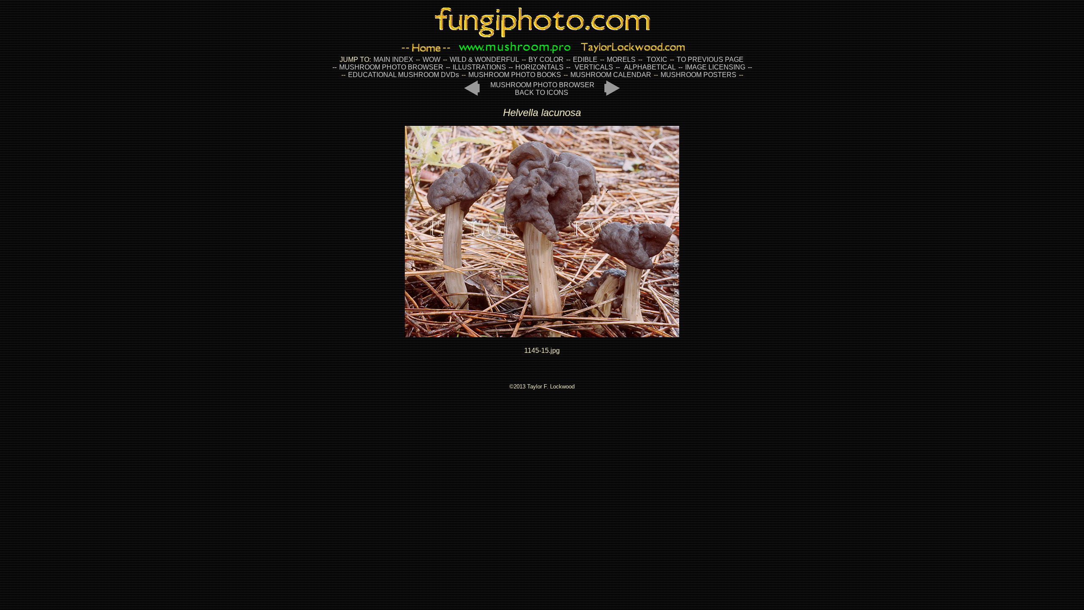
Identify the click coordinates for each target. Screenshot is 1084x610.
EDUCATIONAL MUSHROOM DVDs (403, 74)
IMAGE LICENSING (714, 67)
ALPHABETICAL (650, 67)
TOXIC (657, 59)
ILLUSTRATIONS (479, 67)
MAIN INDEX (393, 59)
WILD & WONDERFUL (484, 59)
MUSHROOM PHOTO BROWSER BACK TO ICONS (542, 88)
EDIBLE (585, 59)
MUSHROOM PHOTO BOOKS (514, 74)
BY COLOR (546, 59)
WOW (431, 59)
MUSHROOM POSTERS (698, 74)
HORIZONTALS (539, 67)
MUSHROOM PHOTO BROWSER (391, 67)
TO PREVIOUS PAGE (710, 59)
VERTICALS (594, 67)
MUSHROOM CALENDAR (610, 74)
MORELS (621, 59)
